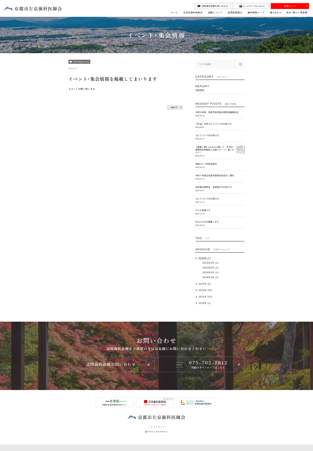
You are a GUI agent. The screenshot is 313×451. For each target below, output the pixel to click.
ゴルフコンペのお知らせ (207, 135)
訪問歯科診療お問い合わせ (215, 6)
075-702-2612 (254, 6)
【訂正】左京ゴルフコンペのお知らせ (213, 123)
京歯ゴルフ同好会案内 (206, 163)
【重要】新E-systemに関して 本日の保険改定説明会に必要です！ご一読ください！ (214, 149)
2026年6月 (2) (210, 262)
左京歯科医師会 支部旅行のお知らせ (213, 187)
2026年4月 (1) (210, 272)
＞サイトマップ (156, 427)
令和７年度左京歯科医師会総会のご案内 (214, 175)
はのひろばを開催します (207, 221)
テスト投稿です (202, 210)
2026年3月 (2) (210, 277)
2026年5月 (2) (210, 267)
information (81, 61)
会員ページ (290, 6)
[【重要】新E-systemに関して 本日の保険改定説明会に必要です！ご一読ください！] (241, 149)
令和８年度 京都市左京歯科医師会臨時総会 (216, 112)
